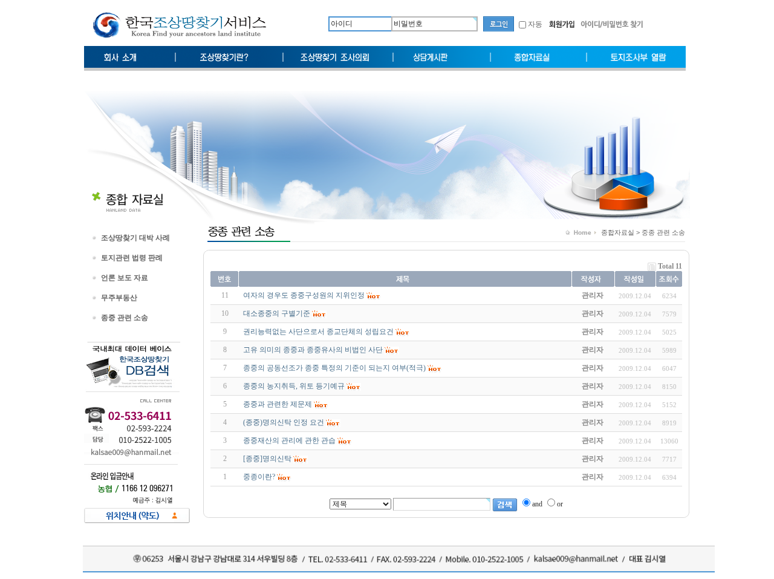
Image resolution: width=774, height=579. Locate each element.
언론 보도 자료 (124, 277)
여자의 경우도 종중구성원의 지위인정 (304, 295)
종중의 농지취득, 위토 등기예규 (294, 386)
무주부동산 (119, 297)
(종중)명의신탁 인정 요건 (283, 422)
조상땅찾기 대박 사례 (135, 238)
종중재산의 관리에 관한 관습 (289, 440)
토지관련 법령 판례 (132, 258)
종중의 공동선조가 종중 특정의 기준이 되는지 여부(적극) (334, 368)
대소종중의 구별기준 (276, 313)
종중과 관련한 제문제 (277, 404)
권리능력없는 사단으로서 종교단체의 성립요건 (318, 331)
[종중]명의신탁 (267, 458)
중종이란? (259, 477)
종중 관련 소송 (124, 317)
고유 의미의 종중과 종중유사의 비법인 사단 (313, 349)
